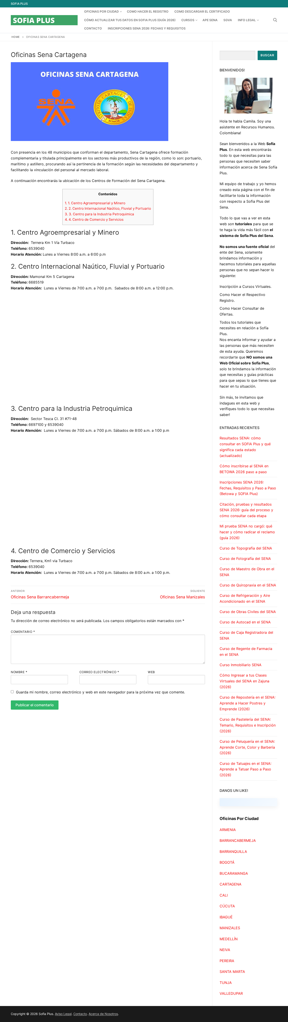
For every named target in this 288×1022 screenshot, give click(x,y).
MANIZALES (230, 928)
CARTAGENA (230, 884)
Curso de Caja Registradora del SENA (246, 635)
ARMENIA (228, 829)
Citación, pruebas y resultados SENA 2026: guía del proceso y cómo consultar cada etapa (246, 510)
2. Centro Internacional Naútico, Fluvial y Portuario (108, 208)
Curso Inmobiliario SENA (240, 665)
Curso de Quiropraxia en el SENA (248, 585)
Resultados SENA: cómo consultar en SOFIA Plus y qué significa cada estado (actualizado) (245, 447)
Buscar (267, 55)
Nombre (19, 672)
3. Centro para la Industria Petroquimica (99, 214)
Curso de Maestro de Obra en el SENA (247, 572)
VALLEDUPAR (231, 993)
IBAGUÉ (226, 917)
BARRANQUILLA (233, 851)
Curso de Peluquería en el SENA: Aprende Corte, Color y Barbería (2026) (247, 747)
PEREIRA (227, 960)
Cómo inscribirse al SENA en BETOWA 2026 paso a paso (244, 469)
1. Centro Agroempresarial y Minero (95, 203)
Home (15, 37)
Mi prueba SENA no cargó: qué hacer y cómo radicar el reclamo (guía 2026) (247, 532)
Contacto (80, 1014)
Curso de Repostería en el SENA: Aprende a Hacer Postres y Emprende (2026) (247, 703)
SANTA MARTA (232, 971)
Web (151, 672)
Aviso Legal (63, 1014)
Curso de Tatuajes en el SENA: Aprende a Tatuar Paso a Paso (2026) (245, 769)
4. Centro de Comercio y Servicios (94, 219)
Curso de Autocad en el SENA (245, 622)
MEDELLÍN (229, 939)
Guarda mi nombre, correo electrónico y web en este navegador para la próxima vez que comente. (100, 692)
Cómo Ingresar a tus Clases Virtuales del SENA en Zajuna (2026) (244, 681)
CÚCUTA (227, 906)
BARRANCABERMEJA (238, 840)
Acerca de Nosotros (103, 1014)
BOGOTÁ (227, 862)
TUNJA (226, 982)
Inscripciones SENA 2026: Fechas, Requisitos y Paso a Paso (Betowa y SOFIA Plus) (248, 488)
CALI (224, 895)
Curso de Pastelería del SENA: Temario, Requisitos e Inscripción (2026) (248, 725)
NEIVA (225, 949)
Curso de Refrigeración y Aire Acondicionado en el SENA (245, 598)
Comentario (23, 632)
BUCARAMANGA (234, 873)
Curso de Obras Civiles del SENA (248, 611)
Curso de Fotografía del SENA (245, 558)
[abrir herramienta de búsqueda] (275, 20)
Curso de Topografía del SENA (246, 548)
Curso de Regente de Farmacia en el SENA (246, 651)
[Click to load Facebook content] (248, 802)
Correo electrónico (99, 672)
